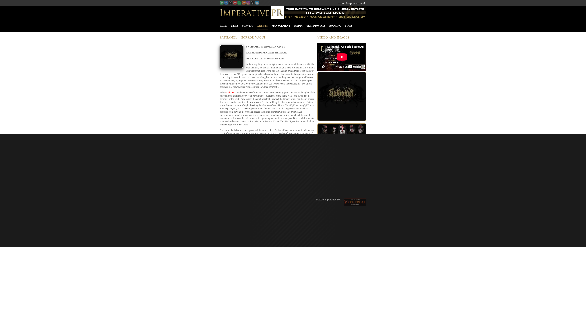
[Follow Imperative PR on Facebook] (226, 3)
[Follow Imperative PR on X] (230, 3)
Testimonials (316, 25)
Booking (335, 25)
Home (223, 25)
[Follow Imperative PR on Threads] (253, 3)
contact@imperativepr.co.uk (352, 3)
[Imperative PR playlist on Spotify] (239, 3)
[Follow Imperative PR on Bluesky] (257, 3)
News (235, 25)
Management (281, 25)
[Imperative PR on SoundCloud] (244, 3)
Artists (262, 25)
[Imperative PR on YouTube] (235, 3)
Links (349, 25)
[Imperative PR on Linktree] (222, 3)
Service (247, 25)
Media (298, 25)
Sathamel (230, 92)
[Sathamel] (341, 96)
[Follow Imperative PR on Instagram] (248, 3)
